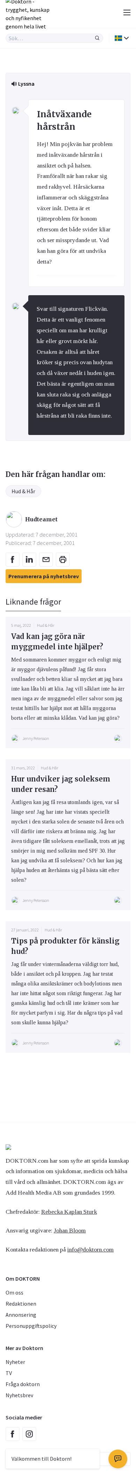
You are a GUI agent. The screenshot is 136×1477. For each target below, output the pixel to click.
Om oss (14, 1292)
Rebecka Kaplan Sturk (69, 1211)
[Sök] (97, 38)
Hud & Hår (23, 491)
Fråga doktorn (23, 1384)
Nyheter (15, 1361)
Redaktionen (21, 1303)
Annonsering (21, 1314)
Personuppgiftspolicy (31, 1325)
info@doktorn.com (90, 1249)
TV (9, 1372)
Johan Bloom (70, 1230)
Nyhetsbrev (19, 1395)
